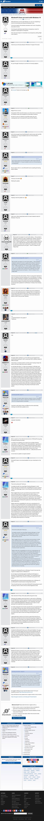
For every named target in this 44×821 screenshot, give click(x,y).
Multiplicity (3, 802)
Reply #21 (13, 521)
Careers (25, 799)
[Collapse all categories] (42, 725)
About (25, 795)
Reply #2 (12, 61)
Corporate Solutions (4, 796)
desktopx (39, 773)
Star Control (14, 801)
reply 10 (26, 258)
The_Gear (5, 295)
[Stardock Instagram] (36, 760)
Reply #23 (13, 627)
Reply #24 (13, 648)
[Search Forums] (42, 1)
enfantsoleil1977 (5, 321)
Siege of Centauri (15, 806)
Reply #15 (13, 355)
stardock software (27, 770)
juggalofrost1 (5, 362)
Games (13, 793)
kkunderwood (5, 260)
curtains (25, 780)
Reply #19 (13, 457)
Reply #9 (12, 214)
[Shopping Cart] (41, 1)
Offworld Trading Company (16, 804)
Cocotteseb (5, 183)
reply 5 (22, 157)
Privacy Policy (15, 819)
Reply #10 (15, 234)
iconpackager (32, 775)
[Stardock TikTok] (33, 762)
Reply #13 (13, 314)
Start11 (2, 798)
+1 (5, 56)
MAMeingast (5, 95)
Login (14, 7)
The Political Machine (15, 802)
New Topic (38, 5)
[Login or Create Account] (39, 1)
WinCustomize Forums (33, 108)
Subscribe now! (11, 762)
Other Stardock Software (16, 14)
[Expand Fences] (24, 736)
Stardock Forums (27, 19)
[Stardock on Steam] (38, 760)
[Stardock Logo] (6, 1)
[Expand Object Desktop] (24, 728)
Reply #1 (12, 42)
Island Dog (5, 397)
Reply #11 (13, 253)
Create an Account (38, 798)
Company (26, 793)
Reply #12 (13, 288)
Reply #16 (13, 390)
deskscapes (33, 772)
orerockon (5, 655)
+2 (5, 347)
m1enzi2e (5, 24)
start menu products (36, 768)
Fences (2, 799)
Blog (25, 796)
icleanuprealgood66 (6, 241)
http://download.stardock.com (26, 692)
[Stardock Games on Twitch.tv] (34, 760)
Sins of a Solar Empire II (16, 799)
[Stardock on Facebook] (30, 760)
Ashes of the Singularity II (16, 795)
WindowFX (24, 14)
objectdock (32, 770)
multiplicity (37, 770)
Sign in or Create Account (19, 718)
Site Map (29, 819)
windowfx (39, 36)
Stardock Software (8, 14)
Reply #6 (12, 152)
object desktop (26, 778)
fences (25, 768)
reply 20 (21, 526)
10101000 (5, 425)
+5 (5, 370)
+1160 (6, 165)
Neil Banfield (5, 159)
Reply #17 (13, 417)
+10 (5, 266)
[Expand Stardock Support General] (24, 730)
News (25, 801)
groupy (25, 772)
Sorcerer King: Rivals (15, 807)
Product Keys (37, 799)
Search (10, 7)
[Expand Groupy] (24, 738)
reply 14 (21, 394)
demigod (34, 776)
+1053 (6, 403)
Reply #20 (13, 481)
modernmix (30, 780)
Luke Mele (5, 49)
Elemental (13, 796)
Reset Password (37, 801)
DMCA (26, 819)
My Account (37, 796)
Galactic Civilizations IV (16, 798)
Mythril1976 (6, 139)
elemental (31, 778)
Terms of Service (21, 819)
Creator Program (27, 804)
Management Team (27, 798)
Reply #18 (13, 436)
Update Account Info (38, 802)
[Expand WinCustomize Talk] (24, 749)
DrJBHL (5, 115)
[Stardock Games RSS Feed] (37, 762)
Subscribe (30, 813)
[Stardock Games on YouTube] (32, 760)
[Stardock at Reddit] (29, 762)
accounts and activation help (28, 773)
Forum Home (5, 7)
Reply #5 (12, 131)
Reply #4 (12, 108)
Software (3, 793)
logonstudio (36, 778)
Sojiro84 (5, 340)
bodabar (5, 443)
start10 (35, 773)
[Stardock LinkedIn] (35, 762)
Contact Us (26, 806)
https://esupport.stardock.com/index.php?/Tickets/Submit (23, 696)
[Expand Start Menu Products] (24, 747)
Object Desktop (3, 795)
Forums (25, 807)
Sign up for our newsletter (7, 813)
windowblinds (29, 768)
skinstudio (25, 776)
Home (3, 14)
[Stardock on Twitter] (28, 760)
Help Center (37, 795)
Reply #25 (13, 667)
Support (37, 793)
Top (41, 42)
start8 (28, 772)
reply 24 (22, 671)
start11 (36, 775)
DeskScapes (3, 801)
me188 (5, 202)
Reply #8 (12, 195)
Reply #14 (13, 332)
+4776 (6, 121)
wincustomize (26, 775)
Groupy (2, 804)
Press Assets (26, 802)
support (34, 780)
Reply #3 (12, 87)
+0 (5, 31)
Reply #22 (13, 593)
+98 (5, 302)
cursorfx (29, 776)
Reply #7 (12, 176)
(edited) (36, 332)
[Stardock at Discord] (31, 762)
